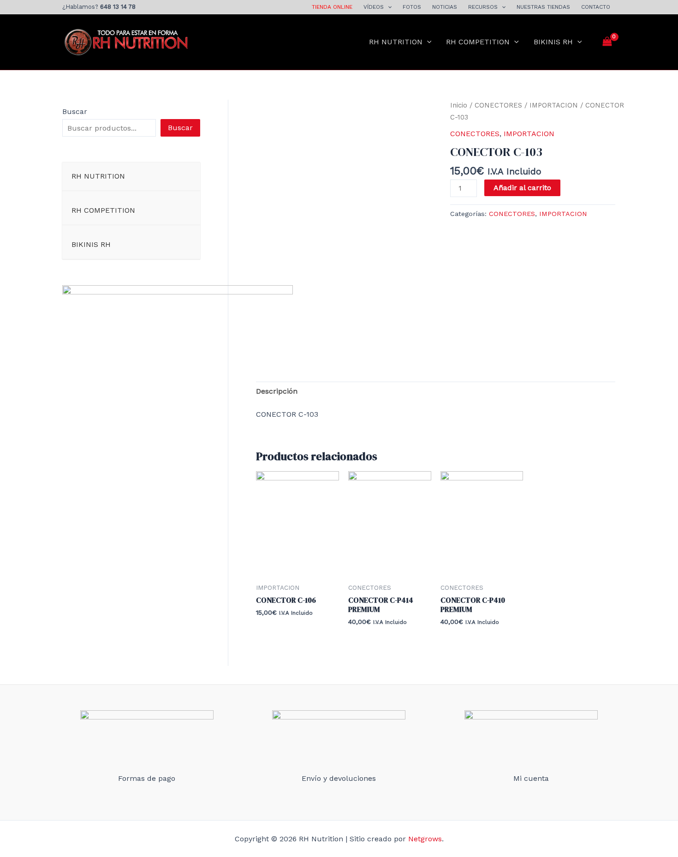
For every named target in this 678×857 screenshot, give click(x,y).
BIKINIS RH (553, 41)
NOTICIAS (444, 7)
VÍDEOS (373, 7)
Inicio (458, 105)
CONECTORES (498, 105)
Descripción (276, 391)
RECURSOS (483, 7)
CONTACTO (595, 7)
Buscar (74, 111)
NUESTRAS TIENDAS (543, 7)
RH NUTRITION (395, 41)
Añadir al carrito (522, 187)
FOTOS (412, 7)
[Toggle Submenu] (184, 176)
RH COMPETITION (478, 41)
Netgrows (425, 838)
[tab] (276, 391)
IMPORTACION (553, 105)
